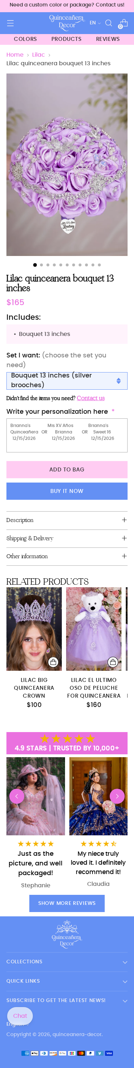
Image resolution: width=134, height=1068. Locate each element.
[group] (98, 824)
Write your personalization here (57, 412)
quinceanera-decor (77, 1034)
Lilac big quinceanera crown (34, 688)
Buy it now (67, 491)
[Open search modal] (108, 23)
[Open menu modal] (10, 23)
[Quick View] (53, 662)
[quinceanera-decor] (67, 23)
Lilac (38, 55)
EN (93, 22)
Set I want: (56, 360)
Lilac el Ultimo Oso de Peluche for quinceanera (93, 688)
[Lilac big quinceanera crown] (34, 629)
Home (15, 55)
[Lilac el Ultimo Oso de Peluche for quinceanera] (93, 629)
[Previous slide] (16, 796)
